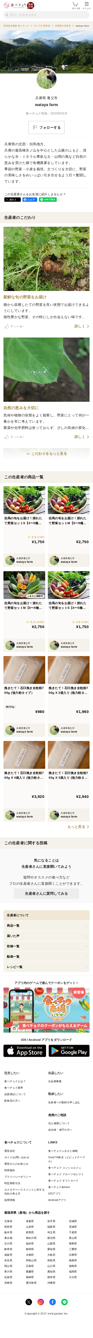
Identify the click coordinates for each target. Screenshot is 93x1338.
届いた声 (13, 936)
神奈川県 (31, 1238)
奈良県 (8, 1260)
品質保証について (15, 1094)
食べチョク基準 (13, 1087)
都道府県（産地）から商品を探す (27, 1212)
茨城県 (73, 1226)
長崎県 (30, 1277)
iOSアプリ (54, 1193)
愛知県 (51, 1249)
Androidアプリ (57, 1200)
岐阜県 (8, 1249)
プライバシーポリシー (17, 1176)
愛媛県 (30, 1271)
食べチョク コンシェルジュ (64, 1167)
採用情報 (9, 1200)
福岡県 (73, 1271)
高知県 (51, 1271)
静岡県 (30, 1249)
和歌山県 (31, 1260)
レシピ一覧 (15, 967)
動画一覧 (13, 956)
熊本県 (51, 1277)
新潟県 (51, 1238)
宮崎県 (8, 1282)
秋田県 (8, 1226)
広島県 (30, 1266)
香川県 (8, 1271)
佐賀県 (8, 1277)
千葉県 (73, 1232)
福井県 (30, 1243)
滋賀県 (8, 1254)
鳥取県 (51, 1260)
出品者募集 (55, 1081)
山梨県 (51, 1243)
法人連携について (59, 1123)
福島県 (51, 1226)
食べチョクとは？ (15, 1081)
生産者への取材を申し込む (64, 1102)
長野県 (73, 1243)
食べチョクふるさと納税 (63, 1150)
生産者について (18, 915)
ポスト (13, 199)
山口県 (51, 1266)
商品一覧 (13, 925)
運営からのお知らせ (16, 1163)
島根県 (73, 1260)
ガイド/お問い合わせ (16, 1157)
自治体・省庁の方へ (60, 1129)
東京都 (8, 1238)
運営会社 (9, 1150)
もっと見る (76, 826)
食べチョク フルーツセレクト (66, 1174)
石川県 (8, 1243)
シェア (31, 199)
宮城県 (73, 1221)
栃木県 (8, 1232)
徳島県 (73, 1266)
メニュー (86, 8)
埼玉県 (51, 1232)
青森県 (30, 1221)
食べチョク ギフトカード (63, 1180)
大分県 (73, 1277)
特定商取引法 (12, 1183)
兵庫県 (73, 1254)
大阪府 (51, 1254)
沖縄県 (51, 1282)
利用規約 (9, 1170)
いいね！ (18, 326)
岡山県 (8, 1266)
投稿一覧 (13, 946)
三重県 (73, 1249)
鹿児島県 (31, 1282)
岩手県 (51, 1221)
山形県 (30, 1226)
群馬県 (30, 1232)
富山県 (73, 1238)
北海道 (8, 1221)
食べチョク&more (59, 1187)
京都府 (30, 1254)
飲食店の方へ (12, 1100)
